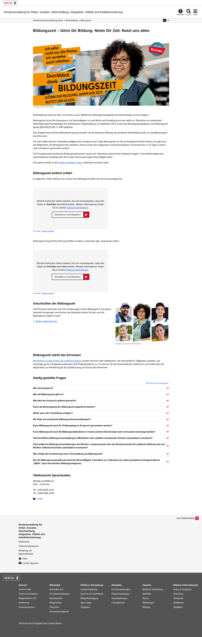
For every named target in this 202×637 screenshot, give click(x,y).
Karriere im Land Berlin (92, 594)
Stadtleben (178, 603)
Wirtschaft (178, 598)
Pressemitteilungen (121, 589)
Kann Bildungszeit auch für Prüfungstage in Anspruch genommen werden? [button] (72, 425)
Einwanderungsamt (59, 611)
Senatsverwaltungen (60, 594)
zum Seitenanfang (186, 518)
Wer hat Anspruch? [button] (43, 388)
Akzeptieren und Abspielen (67, 214)
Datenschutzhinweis (29, 546)
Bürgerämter (56, 603)
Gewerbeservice (27, 607)
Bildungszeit (86, 20)
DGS (24, 558)
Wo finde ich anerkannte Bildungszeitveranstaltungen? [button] (62, 419)
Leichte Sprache (30, 563)
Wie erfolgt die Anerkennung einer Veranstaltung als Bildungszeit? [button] (68, 454)
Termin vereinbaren (28, 594)
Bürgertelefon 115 (27, 598)
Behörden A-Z (56, 589)
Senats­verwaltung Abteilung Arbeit (48, 20)
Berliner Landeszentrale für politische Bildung (59, 361)
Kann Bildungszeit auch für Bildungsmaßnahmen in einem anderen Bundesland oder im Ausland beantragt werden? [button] (94, 432)
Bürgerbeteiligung (89, 598)
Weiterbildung (72, 20)
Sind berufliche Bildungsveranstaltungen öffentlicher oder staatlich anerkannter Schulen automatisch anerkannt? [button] (93, 438)
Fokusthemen (118, 603)
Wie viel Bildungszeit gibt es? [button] (48, 394)
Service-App (25, 589)
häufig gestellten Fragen (71, 162)
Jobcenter (54, 607)
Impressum (24, 542)
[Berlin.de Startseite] (10, 3)
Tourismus (178, 594)
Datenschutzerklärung (77, 208)
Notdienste (24, 603)
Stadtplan (178, 607)
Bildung (146, 607)
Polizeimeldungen (120, 594)
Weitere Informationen (46, 321)
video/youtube (48, 231)
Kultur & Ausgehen (182, 589)
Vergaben (85, 607)
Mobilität (146, 594)
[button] (166, 20)
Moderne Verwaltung (152, 589)
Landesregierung (89, 589)
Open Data (86, 603)
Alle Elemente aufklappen (157, 383)
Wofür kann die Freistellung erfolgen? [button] (53, 413)
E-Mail (39, 499)
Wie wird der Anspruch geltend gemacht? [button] (54, 400)
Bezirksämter (56, 598)
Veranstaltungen (119, 598)
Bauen (145, 598)
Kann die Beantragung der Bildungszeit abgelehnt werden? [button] (64, 407)
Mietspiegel (148, 603)
